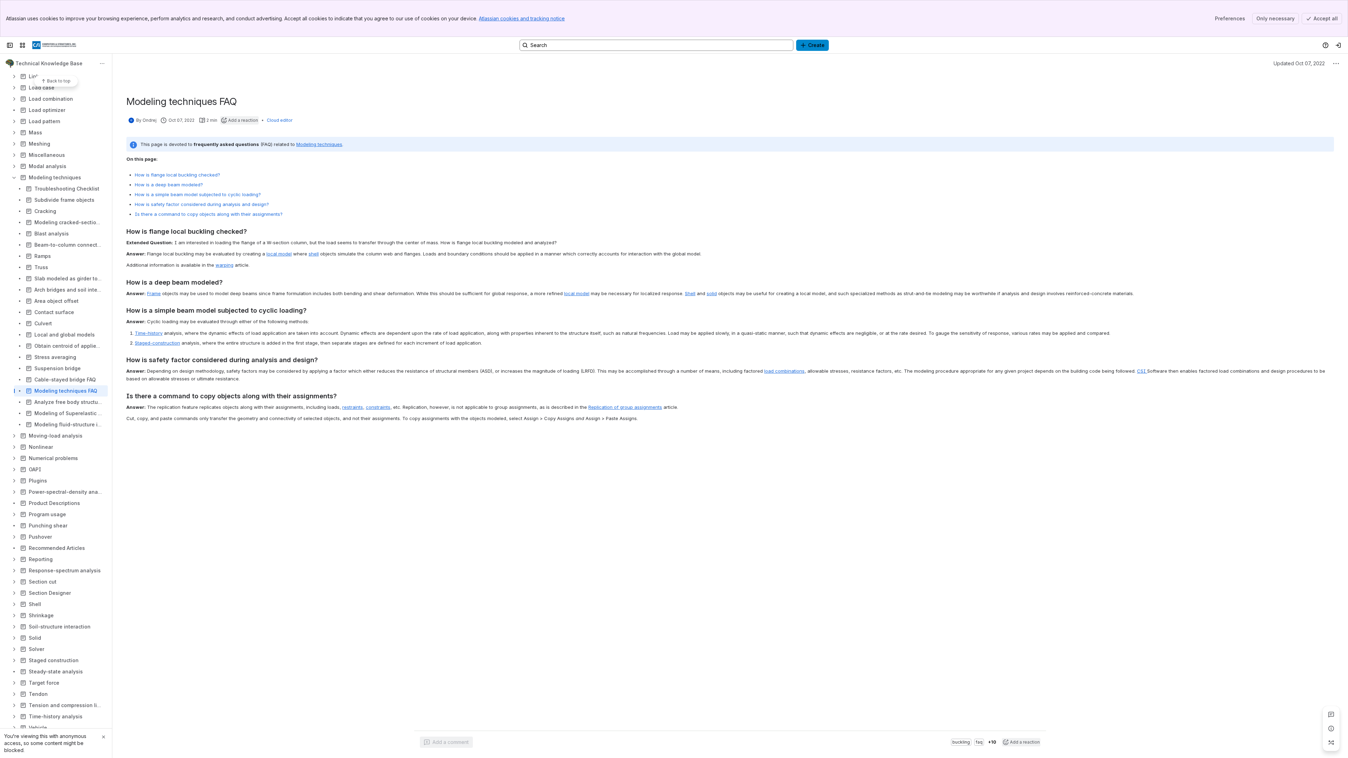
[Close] (103, 737)
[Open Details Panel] (1331, 728)
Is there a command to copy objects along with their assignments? (209, 214)
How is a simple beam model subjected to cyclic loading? (198, 194)
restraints (352, 407)
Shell (690, 293)
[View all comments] (1331, 714)
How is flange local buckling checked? (177, 175)
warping (224, 265)
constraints (378, 407)
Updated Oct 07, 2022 (1299, 63)
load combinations (784, 371)
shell (314, 254)
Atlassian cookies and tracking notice (522, 18)
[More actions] (102, 63)
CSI (1142, 371)
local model (279, 254)
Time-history (149, 333)
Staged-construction (157, 343)
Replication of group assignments (625, 407)
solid (712, 293)
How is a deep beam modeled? (169, 184)
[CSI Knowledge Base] (54, 45)
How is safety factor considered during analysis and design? (202, 204)
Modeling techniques (319, 144)
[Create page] (1331, 742)
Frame (154, 293)
